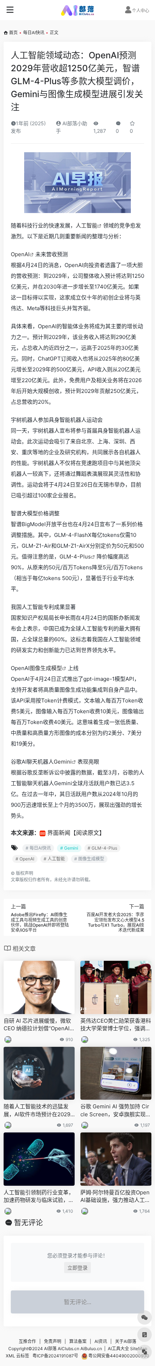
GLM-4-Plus (75, 556)
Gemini (63, 761)
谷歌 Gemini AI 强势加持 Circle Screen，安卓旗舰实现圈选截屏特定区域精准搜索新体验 (115, 1110)
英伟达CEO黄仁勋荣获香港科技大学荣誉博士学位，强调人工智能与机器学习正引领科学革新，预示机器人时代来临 (115, 1024)
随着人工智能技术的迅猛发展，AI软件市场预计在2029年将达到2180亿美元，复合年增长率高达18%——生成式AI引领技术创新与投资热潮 (38, 1110)
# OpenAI (24, 858)
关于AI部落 (125, 1341)
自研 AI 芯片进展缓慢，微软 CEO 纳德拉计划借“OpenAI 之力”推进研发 (37, 1024)
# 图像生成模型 (89, 858)
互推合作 (27, 1341)
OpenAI (20, 254)
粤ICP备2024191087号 (55, 1355)
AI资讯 (100, 1341)
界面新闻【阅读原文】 (76, 832)
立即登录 (77, 1268)
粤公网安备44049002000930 (118, 1355)
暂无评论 (28, 1222)
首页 (13, 32)
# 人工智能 (54, 858)
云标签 (22, 1355)
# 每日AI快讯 (38, 848)
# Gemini (69, 848)
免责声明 (52, 1341)
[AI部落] (77, 10)
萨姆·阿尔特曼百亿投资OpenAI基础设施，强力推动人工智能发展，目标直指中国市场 (115, 1196)
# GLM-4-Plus (102, 848)
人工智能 (86, 225)
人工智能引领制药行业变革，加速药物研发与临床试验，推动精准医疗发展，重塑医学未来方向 (39, 1196)
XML (10, 1355)
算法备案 (78, 1341)
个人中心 (140, 10)
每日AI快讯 (33, 32)
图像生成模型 (46, 668)
